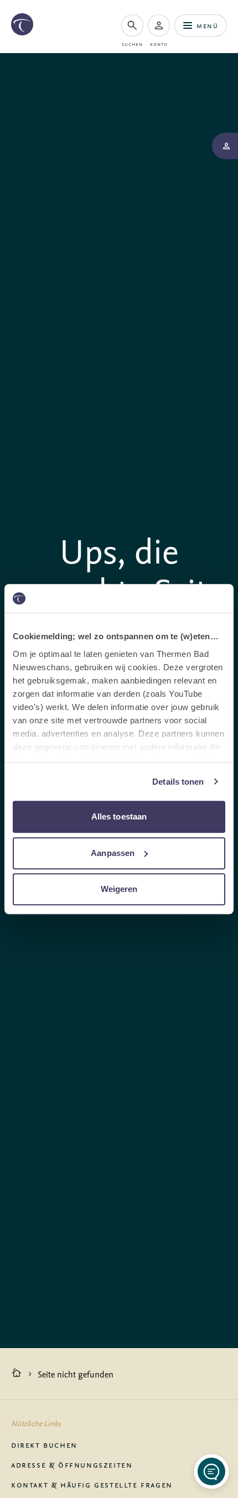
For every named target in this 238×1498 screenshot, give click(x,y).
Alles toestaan (119, 816)
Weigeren (119, 889)
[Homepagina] (16, 1374)
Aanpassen (112, 853)
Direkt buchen (44, 1444)
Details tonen (178, 781)
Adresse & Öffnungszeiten (71, 1464)
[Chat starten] (211, 1471)
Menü (207, 25)
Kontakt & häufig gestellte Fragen (92, 1484)
